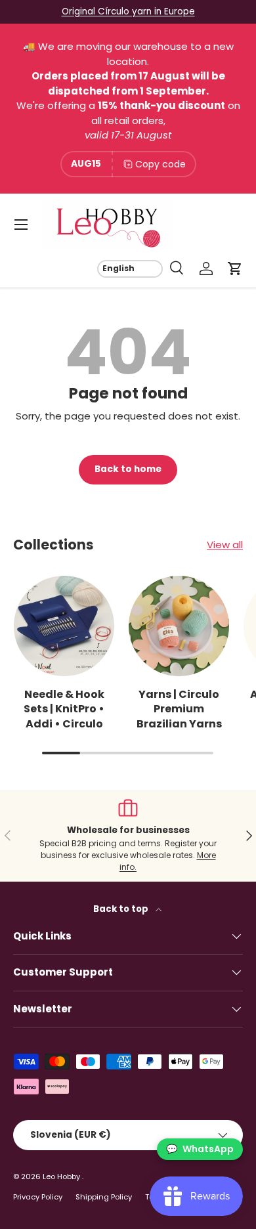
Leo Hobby (62, 1176)
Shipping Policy (103, 1197)
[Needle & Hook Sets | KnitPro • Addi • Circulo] (64, 626)
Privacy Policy (37, 1197)
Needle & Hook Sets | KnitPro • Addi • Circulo (64, 709)
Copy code (160, 164)
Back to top (121, 909)
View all (225, 544)
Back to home (128, 469)
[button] (235, 268)
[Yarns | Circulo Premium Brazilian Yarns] (179, 626)
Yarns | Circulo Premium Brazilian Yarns (179, 709)
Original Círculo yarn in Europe (128, 11)
